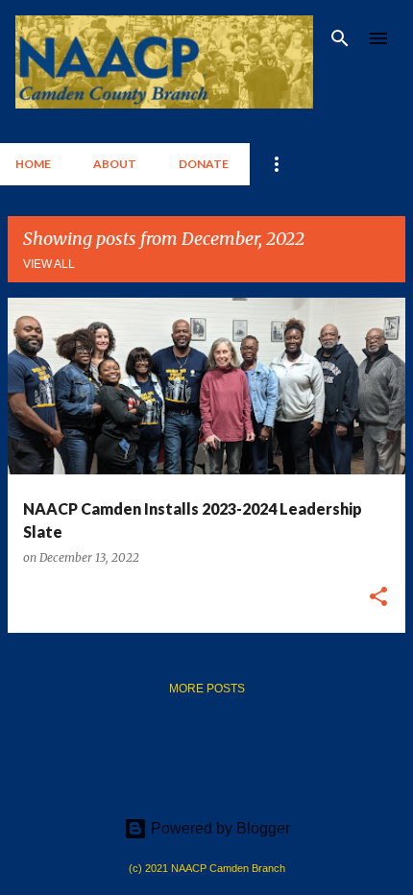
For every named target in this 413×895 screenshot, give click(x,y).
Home (33, 164)
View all (49, 264)
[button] (378, 598)
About (114, 164)
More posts (207, 688)
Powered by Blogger (218, 828)
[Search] (340, 38)
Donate (204, 164)
